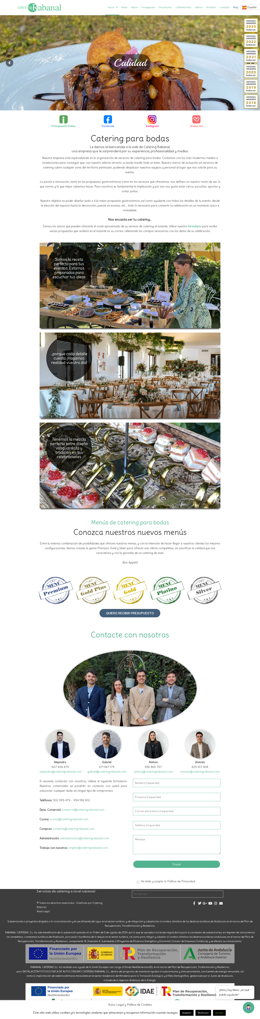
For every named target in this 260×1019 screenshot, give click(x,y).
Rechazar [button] (203, 1012)
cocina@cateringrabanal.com (69, 819)
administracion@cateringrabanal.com (84, 838)
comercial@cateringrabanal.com (83, 810)
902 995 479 (61, 800)
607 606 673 (60, 767)
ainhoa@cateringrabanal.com (153, 771)
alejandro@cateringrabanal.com (61, 771)
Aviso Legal (43, 911)
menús (132, 543)
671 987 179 (106, 767)
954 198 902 (81, 800)
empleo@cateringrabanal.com (88, 848)
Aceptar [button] (186, 1012)
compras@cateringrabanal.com (73, 829)
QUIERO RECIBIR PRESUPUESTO (130, 613)
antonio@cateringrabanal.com (200, 771)
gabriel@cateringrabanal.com (106, 771)
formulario (194, 226)
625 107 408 (200, 767)
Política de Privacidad (181, 881)
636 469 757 (153, 767)
